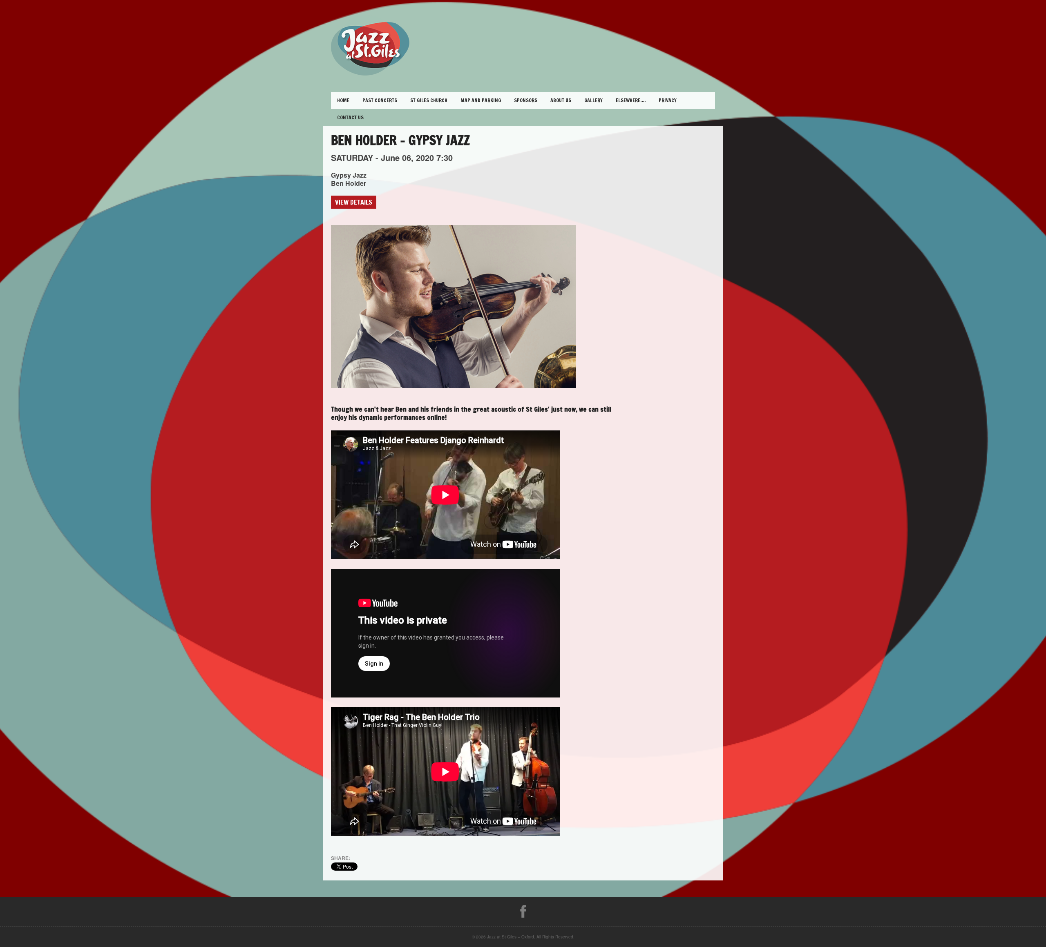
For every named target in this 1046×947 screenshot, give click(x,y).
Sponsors (525, 100)
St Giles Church (428, 100)
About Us (560, 100)
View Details (353, 202)
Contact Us (350, 117)
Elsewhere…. (631, 100)
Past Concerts (379, 100)
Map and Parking (480, 100)
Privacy (668, 100)
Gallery (593, 100)
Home (343, 100)
